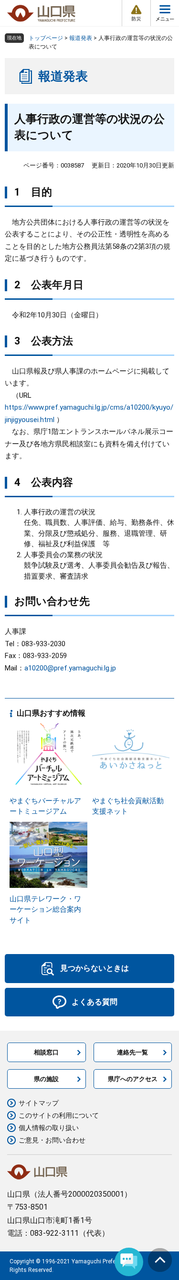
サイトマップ (39, 1103)
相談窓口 (46, 1052)
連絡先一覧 (132, 1052)
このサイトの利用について (59, 1115)
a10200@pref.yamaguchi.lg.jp (70, 668)
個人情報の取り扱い (49, 1128)
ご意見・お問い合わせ (52, 1140)
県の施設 (46, 1079)
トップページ (46, 38)
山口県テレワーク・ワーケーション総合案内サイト (45, 910)
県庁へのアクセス (133, 1079)
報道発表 (80, 38)
